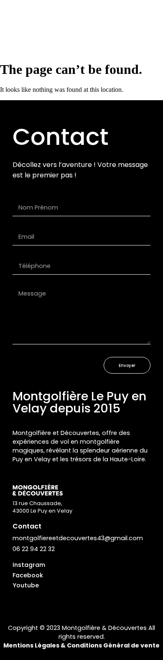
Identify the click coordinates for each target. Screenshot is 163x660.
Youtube (26, 585)
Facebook (28, 575)
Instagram (29, 565)
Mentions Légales (31, 645)
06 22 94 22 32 (34, 549)
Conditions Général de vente (113, 645)
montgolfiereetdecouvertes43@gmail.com (78, 538)
